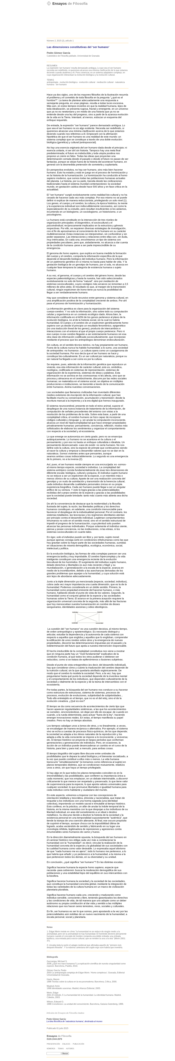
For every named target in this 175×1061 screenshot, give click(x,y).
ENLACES (66, 1044)
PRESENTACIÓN (53, 1044)
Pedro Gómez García (58, 53)
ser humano (61, 84)
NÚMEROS (51, 1049)
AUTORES (70, 1049)
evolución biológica (69, 82)
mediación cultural (105, 82)
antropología (52, 82)
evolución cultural (87, 82)
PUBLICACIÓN (78, 1044)
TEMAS (61, 1049)
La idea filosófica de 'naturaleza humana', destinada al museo (74, 1021)
